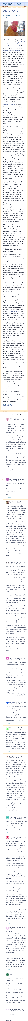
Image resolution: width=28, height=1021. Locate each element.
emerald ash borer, (15, 311)
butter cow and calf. (14, 46)
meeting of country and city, (11, 50)
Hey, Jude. (24, 6)
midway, (10, 42)
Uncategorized (7, 405)
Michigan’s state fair (9, 105)
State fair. (10, 11)
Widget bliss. (4, 6)
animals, (15, 44)
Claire (11, 702)
